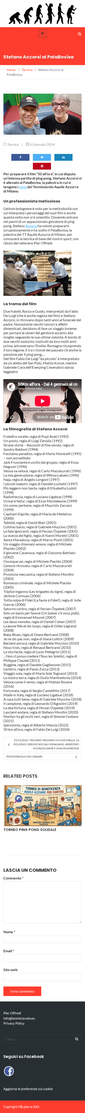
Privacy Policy (13, 1023)
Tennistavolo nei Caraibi (24, 756)
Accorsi (31, 226)
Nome (9, 932)
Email (8, 951)
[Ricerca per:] (42, 1039)
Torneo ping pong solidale (29, 829)
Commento (13, 878)
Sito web (10, 969)
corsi (23, 187)
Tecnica (13, 144)
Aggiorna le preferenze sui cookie (28, 1089)
